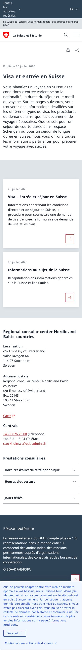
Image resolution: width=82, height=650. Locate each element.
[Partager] (76, 50)
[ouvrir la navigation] (76, 35)
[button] (75, 579)
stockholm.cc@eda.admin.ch (24, 443)
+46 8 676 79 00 (15, 434)
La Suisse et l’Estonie (27, 35)
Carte (7, 416)
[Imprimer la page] (68, 50)
